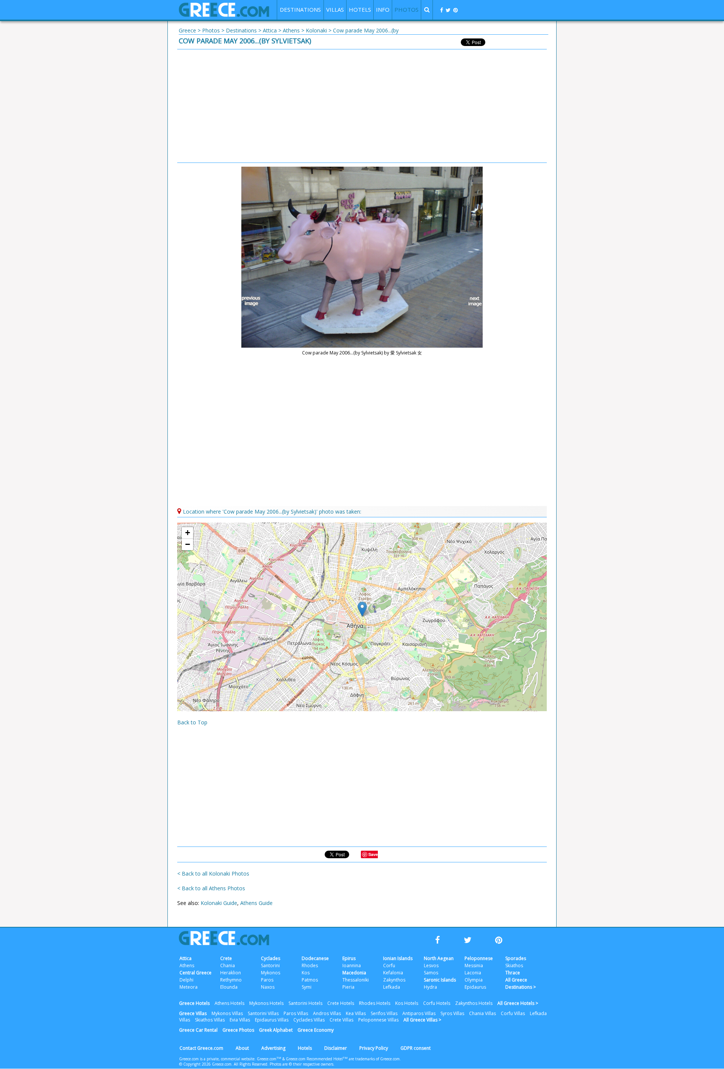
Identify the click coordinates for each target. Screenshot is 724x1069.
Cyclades (270, 958)
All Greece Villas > (422, 1020)
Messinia (474, 965)
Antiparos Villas (419, 1013)
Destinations (241, 30)
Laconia (473, 972)
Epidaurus (475, 987)
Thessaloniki (355, 980)
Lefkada (391, 987)
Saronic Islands (440, 980)
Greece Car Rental (198, 1030)
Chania (227, 965)
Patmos (310, 980)
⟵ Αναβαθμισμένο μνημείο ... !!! (252, 301)
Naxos (268, 987)
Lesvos (431, 965)
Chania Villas (482, 1013)
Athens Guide (256, 902)
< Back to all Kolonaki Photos (213, 873)
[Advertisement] (362, 106)
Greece (187, 30)
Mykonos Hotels (266, 1003)
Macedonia (354, 972)
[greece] (224, 14)
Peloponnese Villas (378, 1020)
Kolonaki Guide (219, 902)
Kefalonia (393, 972)
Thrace (512, 972)
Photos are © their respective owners (301, 1064)
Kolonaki (316, 30)
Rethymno (231, 980)
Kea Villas (356, 1013)
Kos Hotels (406, 1003)
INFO (383, 9)
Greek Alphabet (276, 1030)
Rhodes (310, 965)
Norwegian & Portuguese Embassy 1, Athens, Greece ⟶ (471, 301)
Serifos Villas (384, 1013)
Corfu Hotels (436, 1003)
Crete (226, 958)
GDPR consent (415, 1048)
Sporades (515, 958)
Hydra (430, 987)
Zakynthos (394, 980)
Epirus (349, 958)
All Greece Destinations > (520, 983)
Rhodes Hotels (374, 1003)
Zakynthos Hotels (473, 1003)
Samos (431, 972)
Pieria (348, 987)
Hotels (305, 1048)
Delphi (186, 980)
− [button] (187, 544)
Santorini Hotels (305, 1003)
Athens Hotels (229, 1003)
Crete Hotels (340, 1003)
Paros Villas (296, 1013)
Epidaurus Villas (271, 1020)
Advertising (273, 1048)
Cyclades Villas (309, 1020)
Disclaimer (335, 1048)
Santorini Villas (263, 1013)
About (242, 1048)
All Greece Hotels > (517, 1003)
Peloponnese (479, 958)
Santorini (270, 965)
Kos (306, 972)
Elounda (229, 987)
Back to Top (192, 722)
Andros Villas (327, 1013)
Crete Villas (341, 1020)
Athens (291, 30)
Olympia (474, 980)
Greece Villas (193, 1013)
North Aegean (439, 958)
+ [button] (187, 532)
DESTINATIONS (300, 9)
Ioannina (351, 965)
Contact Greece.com (201, 1048)
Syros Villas (452, 1013)
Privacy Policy (373, 1048)
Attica (270, 30)
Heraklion (230, 972)
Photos (211, 30)
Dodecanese (315, 958)
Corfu (389, 965)
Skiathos (514, 965)
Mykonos (270, 972)
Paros (267, 980)
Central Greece (195, 972)
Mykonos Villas (227, 1013)
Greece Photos (238, 1030)
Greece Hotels (194, 1003)
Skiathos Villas (210, 1020)
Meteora (188, 987)
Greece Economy (316, 1030)
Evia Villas (240, 1020)
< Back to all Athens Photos (211, 888)
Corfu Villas (513, 1013)
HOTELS (360, 9)
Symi (306, 987)
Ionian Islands (398, 958)
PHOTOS (406, 9)
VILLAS (335, 9)
